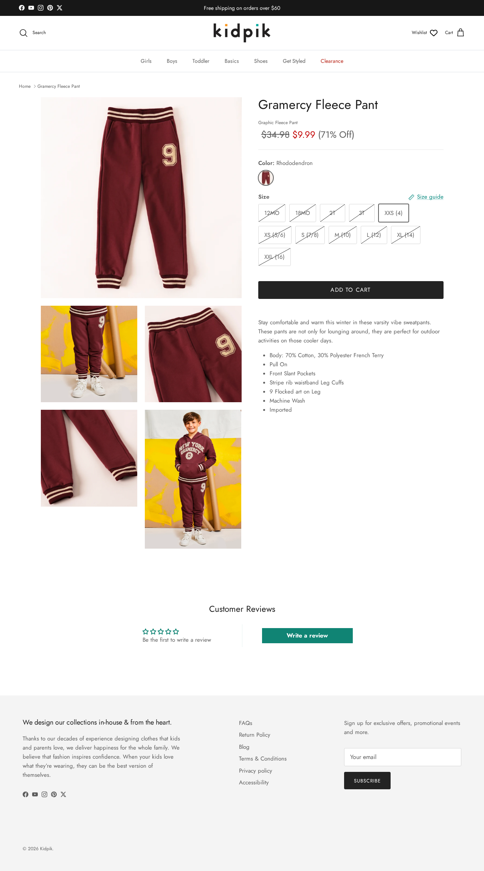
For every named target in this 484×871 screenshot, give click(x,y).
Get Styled (294, 61)
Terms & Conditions (263, 758)
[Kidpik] (242, 32)
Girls (146, 61)
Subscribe (367, 780)
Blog (244, 747)
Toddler (200, 61)
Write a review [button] (307, 635)
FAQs (245, 723)
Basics (232, 61)
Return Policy (254, 735)
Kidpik (46, 848)
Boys (172, 61)
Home (25, 86)
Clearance (332, 61)
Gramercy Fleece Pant (58, 86)
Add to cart (350, 290)
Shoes (261, 61)
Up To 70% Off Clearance (242, 10)
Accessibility (254, 782)
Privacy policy (255, 771)
